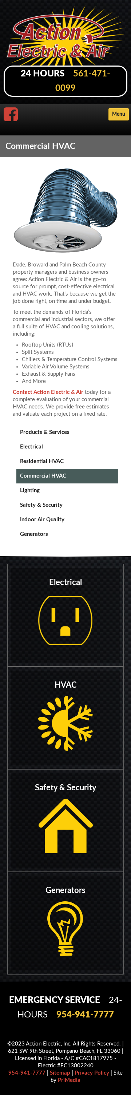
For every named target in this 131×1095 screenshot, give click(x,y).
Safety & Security (41, 505)
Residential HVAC (42, 461)
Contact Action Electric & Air (48, 392)
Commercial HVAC (43, 476)
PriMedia (69, 1080)
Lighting (30, 490)
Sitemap (60, 1073)
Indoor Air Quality (42, 519)
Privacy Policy (92, 1073)
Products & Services (45, 432)
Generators (34, 534)
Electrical (31, 447)
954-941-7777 (85, 1015)
